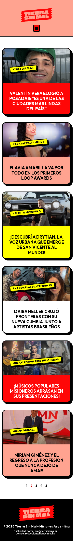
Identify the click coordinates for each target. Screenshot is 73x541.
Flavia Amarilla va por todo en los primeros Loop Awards (36, 172)
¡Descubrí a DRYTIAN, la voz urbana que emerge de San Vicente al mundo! (36, 244)
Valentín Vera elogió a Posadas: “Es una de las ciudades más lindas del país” (36, 101)
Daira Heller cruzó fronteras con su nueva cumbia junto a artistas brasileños (36, 319)
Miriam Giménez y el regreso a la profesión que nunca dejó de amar (36, 462)
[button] (36, 28)
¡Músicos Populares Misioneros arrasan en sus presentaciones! (36, 391)
